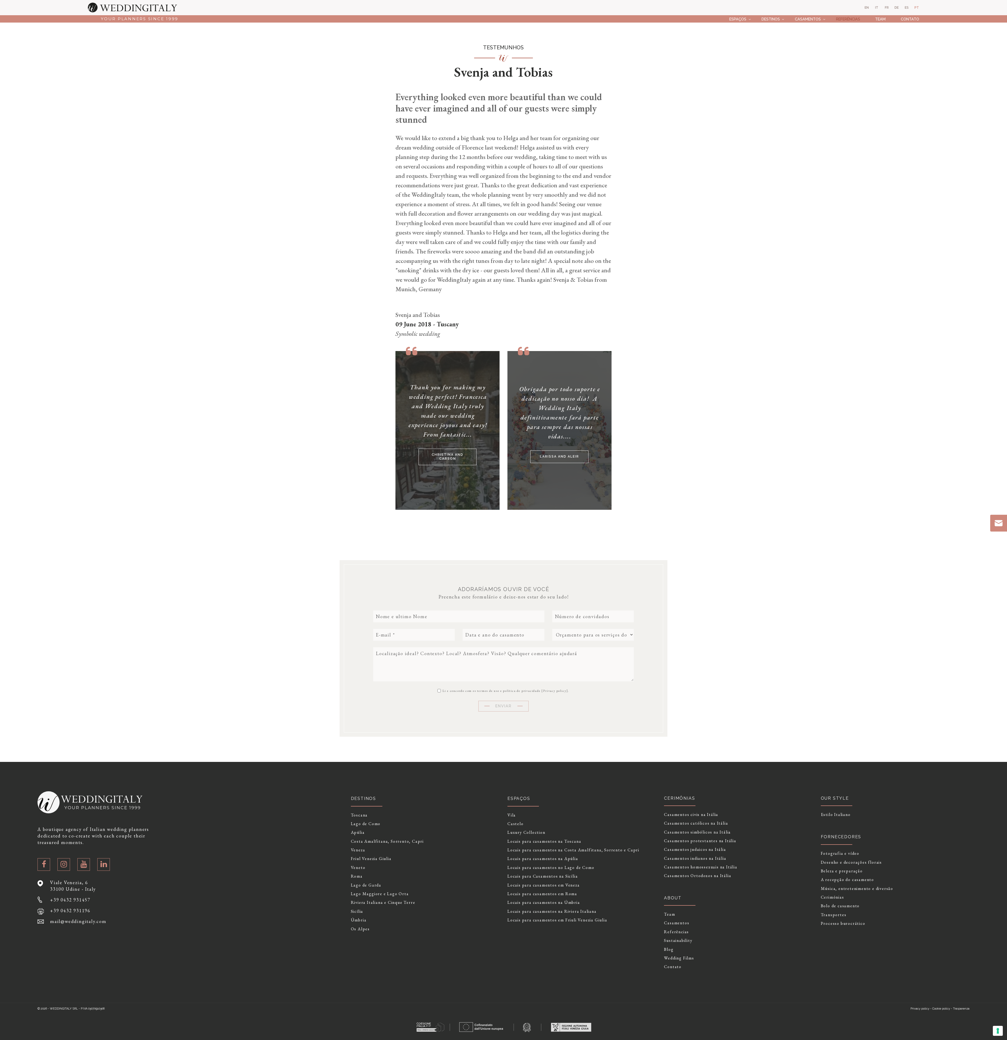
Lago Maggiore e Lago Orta (380, 894)
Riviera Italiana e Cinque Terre (383, 902)
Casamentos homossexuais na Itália (700, 867)
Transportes (834, 914)
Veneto (358, 867)
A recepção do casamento (847, 879)
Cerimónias (832, 897)
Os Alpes (360, 929)
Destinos (771, 19)
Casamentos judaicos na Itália (695, 849)
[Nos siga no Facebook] (44, 864)
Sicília (357, 911)
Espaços (737, 19)
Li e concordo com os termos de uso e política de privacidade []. (505, 690)
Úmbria (359, 920)
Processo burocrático (843, 923)
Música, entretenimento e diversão (857, 888)
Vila (511, 815)
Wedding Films (679, 958)
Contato (910, 19)
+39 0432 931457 (70, 900)
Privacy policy (554, 691)
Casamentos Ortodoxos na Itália (697, 875)
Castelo (515, 823)
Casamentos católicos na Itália (696, 823)
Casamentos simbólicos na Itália (697, 832)
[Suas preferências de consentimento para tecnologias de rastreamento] (998, 1031)
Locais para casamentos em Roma (542, 894)
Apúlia (358, 832)
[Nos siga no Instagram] (63, 864)
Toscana (359, 815)
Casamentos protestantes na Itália (700, 841)
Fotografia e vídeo (840, 853)
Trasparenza (961, 1008)
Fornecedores (841, 836)
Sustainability (678, 940)
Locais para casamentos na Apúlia (542, 858)
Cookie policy (941, 1008)
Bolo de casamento (840, 906)
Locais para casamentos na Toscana (544, 841)
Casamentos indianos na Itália (695, 858)
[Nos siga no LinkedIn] (103, 864)
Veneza (358, 850)
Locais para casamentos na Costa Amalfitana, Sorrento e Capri (573, 850)
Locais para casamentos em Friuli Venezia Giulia (557, 920)
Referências (848, 19)
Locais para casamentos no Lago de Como (550, 867)
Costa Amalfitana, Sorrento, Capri (387, 841)
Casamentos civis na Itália (691, 814)
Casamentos (808, 19)
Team (880, 19)
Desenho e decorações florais (851, 862)
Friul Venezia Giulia (371, 858)
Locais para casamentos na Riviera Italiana (552, 911)
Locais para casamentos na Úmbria (543, 902)
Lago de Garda (366, 885)
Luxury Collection (526, 832)
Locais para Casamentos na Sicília (542, 876)
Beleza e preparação (842, 871)
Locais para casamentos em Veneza (543, 885)
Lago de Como (366, 823)
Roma (357, 876)
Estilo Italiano (836, 814)
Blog (668, 949)
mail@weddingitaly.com (78, 921)
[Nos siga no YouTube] (83, 864)
